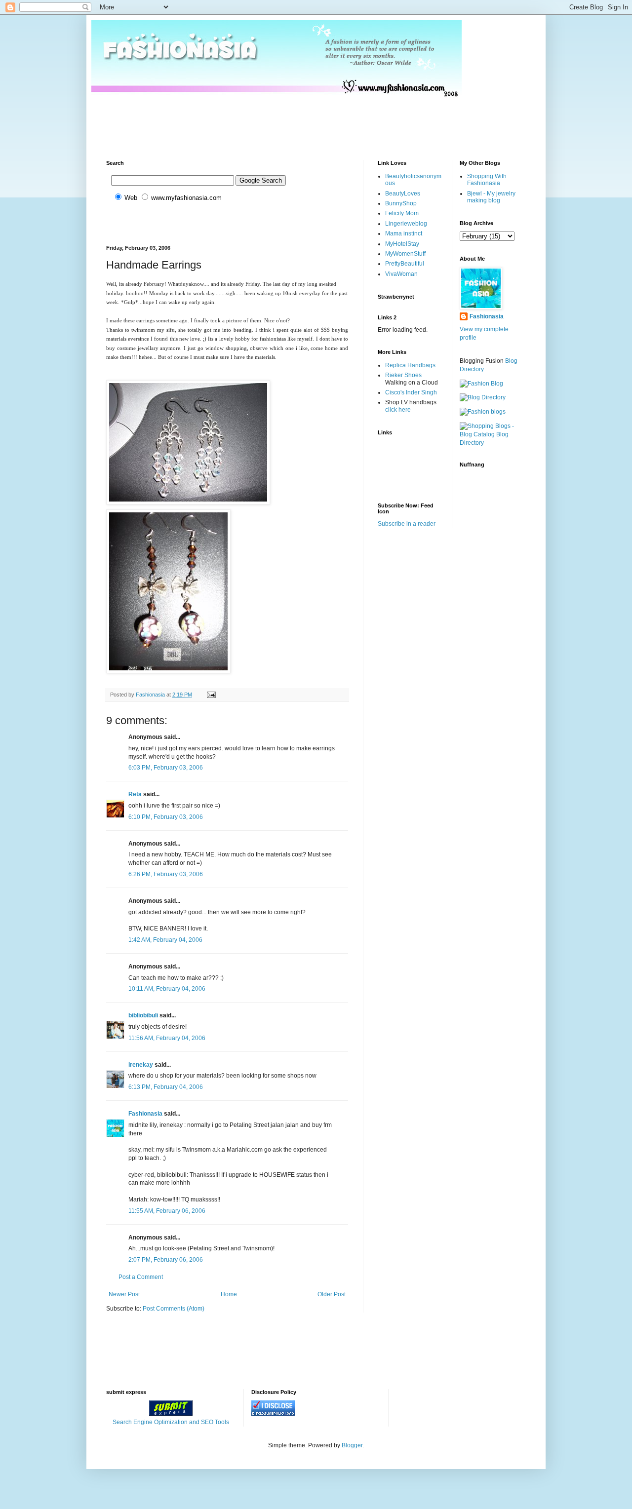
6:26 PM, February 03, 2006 (165, 874)
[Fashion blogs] (483, 411)
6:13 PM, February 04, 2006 (165, 1086)
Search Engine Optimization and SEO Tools (171, 1422)
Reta (135, 794)
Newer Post (124, 1294)
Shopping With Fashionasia (487, 180)
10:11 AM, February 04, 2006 (166, 988)
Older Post (331, 1294)
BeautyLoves (402, 193)
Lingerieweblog (406, 223)
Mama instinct (403, 233)
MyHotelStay (402, 243)
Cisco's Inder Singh (411, 392)
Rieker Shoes (403, 375)
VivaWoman (401, 274)
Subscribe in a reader (406, 523)
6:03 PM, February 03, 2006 (165, 767)
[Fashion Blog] (481, 383)
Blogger (352, 1445)
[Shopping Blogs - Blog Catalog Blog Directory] (493, 442)
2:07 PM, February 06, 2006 (165, 1259)
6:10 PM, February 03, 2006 (165, 816)
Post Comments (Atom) (173, 1308)
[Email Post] (210, 694)
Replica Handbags (410, 365)
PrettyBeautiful (404, 263)
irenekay (140, 1064)
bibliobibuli (143, 1015)
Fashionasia (145, 1113)
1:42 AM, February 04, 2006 (165, 939)
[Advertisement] (286, 120)
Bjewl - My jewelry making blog (491, 197)
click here (398, 409)
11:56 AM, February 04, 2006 (166, 1038)
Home (229, 1294)
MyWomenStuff (405, 253)
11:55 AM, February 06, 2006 (166, 1210)
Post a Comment (140, 1277)
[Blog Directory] (483, 397)
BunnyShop (401, 203)
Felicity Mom (402, 213)
